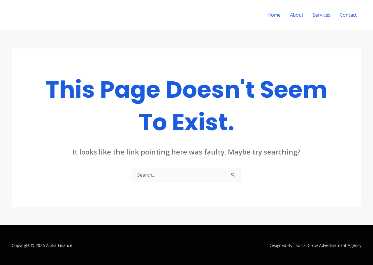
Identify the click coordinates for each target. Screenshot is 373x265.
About (296, 15)
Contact (348, 15)
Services (321, 15)
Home (274, 15)
